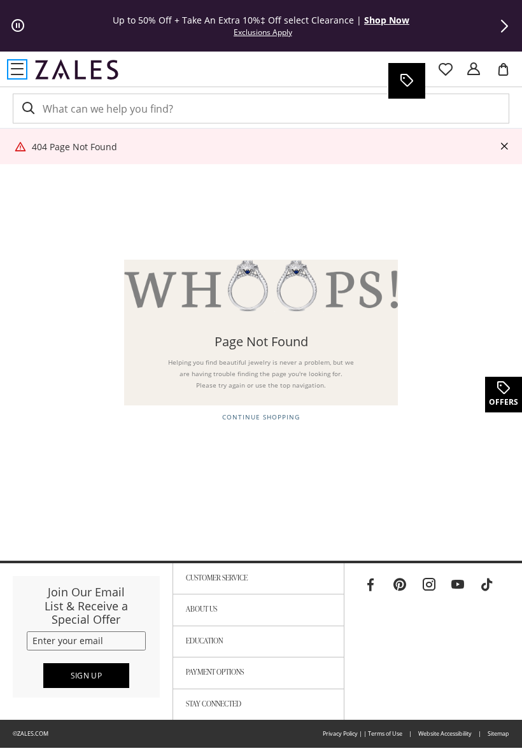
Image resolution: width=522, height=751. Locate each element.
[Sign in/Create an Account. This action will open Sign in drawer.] (473, 69)
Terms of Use (385, 733)
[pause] (17, 26)
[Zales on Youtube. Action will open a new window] (458, 585)
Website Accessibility (445, 733)
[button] (504, 26)
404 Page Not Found (74, 147)
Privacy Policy (340, 733)
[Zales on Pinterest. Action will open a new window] (400, 585)
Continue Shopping (261, 417)
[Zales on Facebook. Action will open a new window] (370, 585)
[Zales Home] (76, 69)
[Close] (504, 146)
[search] (27, 108)
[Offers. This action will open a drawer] (406, 81)
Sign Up (86, 675)
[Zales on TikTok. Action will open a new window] (487, 585)
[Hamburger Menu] (17, 69)
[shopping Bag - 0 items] (508, 74)
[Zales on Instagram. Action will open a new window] (429, 585)
